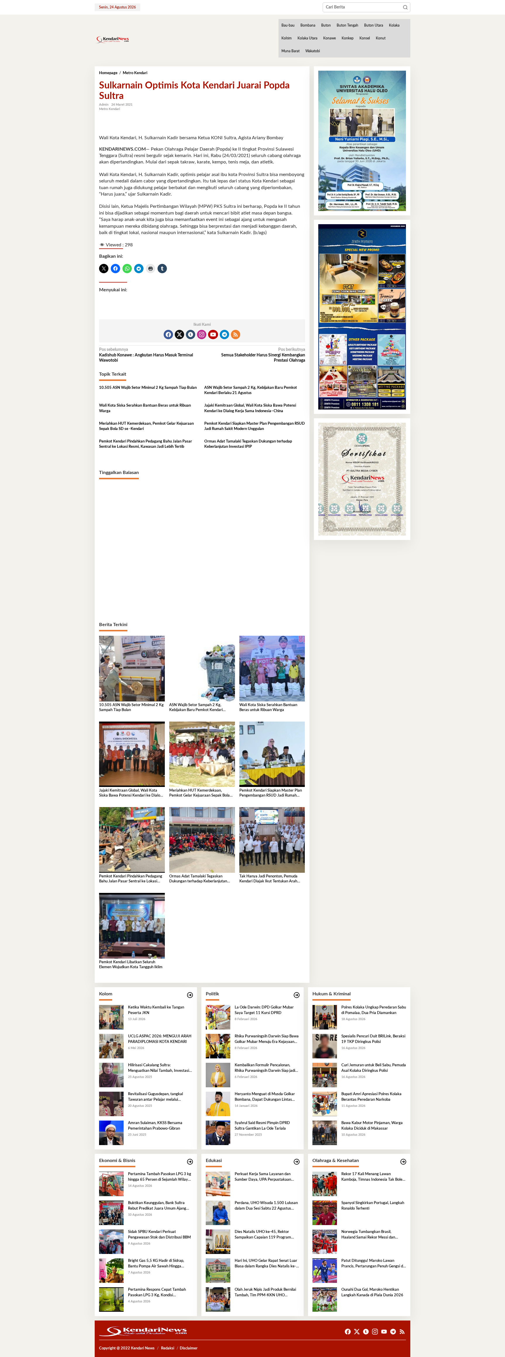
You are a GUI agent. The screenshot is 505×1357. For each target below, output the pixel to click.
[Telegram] (224, 334)
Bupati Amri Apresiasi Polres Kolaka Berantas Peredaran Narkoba (371, 1096)
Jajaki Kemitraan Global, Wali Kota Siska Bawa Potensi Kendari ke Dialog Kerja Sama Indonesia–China (250, 408)
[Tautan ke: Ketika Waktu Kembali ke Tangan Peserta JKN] (111, 1017)
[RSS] (235, 334)
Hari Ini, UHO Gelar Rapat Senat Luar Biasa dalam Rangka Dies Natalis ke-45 (266, 1264)
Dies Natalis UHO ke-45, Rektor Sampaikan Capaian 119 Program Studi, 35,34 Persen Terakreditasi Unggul (263, 1235)
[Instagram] (201, 334)
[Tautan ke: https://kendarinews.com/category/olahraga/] (403, 1162)
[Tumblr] (190, 334)
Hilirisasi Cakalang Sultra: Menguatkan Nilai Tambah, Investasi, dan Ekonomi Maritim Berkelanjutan (159, 1068)
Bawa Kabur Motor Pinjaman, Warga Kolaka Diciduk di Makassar (372, 1125)
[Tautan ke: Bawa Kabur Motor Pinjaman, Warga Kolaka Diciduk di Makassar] (324, 1133)
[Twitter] (179, 334)
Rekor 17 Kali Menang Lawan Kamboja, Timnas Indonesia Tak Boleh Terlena (372, 1177)
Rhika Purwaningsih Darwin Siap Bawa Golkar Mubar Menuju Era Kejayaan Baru (267, 1039)
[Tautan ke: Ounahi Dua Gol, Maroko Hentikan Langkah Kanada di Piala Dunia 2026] (324, 1299)
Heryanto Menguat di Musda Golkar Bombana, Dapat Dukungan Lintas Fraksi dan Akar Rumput (265, 1097)
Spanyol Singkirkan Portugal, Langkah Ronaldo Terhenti (372, 1205)
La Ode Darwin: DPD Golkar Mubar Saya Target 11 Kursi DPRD (264, 1010)
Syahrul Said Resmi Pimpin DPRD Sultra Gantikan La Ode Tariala (262, 1125)
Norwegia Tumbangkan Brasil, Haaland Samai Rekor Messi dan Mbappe (368, 1235)
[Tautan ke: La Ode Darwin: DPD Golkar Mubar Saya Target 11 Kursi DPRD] (218, 1017)
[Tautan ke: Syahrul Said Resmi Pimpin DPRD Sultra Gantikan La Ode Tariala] (218, 1133)
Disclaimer (189, 1348)
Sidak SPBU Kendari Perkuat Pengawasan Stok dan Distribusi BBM (159, 1234)
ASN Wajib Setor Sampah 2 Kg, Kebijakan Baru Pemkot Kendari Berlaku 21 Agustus (250, 390)
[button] (405, 7)
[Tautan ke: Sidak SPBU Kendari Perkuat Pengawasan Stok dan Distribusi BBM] (111, 1242)
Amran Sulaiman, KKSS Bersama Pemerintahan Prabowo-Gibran (155, 1125)
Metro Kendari (109, 109)
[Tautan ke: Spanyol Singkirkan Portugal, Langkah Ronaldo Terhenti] (324, 1213)
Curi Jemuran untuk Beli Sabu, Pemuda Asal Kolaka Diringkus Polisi (373, 1067)
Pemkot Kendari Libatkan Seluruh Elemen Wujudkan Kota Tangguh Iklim (130, 964)
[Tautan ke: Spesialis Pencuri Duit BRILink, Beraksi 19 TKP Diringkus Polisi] (324, 1046)
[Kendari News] (112, 40)
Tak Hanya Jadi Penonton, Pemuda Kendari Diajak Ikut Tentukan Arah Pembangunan (268, 879)
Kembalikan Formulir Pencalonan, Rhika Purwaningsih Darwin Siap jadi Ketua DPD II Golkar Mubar (265, 1068)
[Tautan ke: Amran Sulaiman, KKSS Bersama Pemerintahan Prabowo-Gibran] (111, 1133)
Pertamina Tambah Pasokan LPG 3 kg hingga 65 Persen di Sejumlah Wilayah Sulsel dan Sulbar (160, 1177)
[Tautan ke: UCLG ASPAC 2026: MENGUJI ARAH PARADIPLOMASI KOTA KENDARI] (111, 1046)
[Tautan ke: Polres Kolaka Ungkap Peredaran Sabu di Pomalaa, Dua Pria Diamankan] (324, 1017)
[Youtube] (213, 334)
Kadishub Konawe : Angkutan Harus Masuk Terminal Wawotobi (146, 355)
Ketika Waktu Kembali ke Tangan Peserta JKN (156, 1010)
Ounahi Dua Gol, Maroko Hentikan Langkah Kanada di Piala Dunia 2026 (372, 1292)
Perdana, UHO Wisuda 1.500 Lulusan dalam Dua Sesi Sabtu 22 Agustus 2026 (266, 1206)
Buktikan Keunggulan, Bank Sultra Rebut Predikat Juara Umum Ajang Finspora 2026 (157, 1206)
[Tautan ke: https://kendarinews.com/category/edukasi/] (296, 1162)
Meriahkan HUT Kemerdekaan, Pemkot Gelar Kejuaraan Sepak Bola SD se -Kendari (146, 426)
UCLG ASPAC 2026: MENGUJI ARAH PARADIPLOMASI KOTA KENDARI (159, 1039)
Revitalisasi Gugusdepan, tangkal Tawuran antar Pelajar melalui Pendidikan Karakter (155, 1097)
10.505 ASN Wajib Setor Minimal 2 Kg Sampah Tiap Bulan (148, 388)
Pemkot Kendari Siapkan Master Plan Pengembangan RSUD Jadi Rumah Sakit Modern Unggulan (254, 426)
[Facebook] (168, 334)
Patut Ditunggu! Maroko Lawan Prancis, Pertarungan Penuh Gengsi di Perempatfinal (372, 1264)
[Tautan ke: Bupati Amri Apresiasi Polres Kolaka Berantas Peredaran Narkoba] (324, 1104)
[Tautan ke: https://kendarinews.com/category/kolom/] (189, 995)
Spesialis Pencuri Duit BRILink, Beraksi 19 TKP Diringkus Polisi (373, 1039)
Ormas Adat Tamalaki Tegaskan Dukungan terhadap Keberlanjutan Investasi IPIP (248, 444)
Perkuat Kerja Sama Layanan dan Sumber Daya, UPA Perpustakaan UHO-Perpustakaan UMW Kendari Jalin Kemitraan (264, 1177)
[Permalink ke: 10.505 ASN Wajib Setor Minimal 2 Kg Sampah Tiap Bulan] (132, 668)
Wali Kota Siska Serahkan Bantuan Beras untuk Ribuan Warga (145, 408)
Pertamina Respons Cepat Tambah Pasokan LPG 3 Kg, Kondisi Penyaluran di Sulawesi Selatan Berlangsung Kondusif (157, 1293)
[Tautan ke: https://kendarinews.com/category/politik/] (296, 995)
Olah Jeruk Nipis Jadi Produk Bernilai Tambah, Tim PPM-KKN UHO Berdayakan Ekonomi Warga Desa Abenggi (265, 1293)
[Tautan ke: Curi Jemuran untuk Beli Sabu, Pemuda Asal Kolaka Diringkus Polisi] (324, 1075)
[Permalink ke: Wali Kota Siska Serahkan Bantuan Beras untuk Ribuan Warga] (272, 668)
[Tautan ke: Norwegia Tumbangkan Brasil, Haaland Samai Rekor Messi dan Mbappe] (324, 1242)
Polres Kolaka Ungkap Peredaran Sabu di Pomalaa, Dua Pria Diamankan (373, 1010)
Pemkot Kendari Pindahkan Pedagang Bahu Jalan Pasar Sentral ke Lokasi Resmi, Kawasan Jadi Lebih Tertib (145, 444)
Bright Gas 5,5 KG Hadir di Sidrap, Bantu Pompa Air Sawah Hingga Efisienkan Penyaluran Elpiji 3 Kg (156, 1264)
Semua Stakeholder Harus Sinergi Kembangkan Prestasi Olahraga (263, 355)
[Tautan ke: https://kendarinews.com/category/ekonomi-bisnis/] (189, 1162)
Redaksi (167, 1348)
